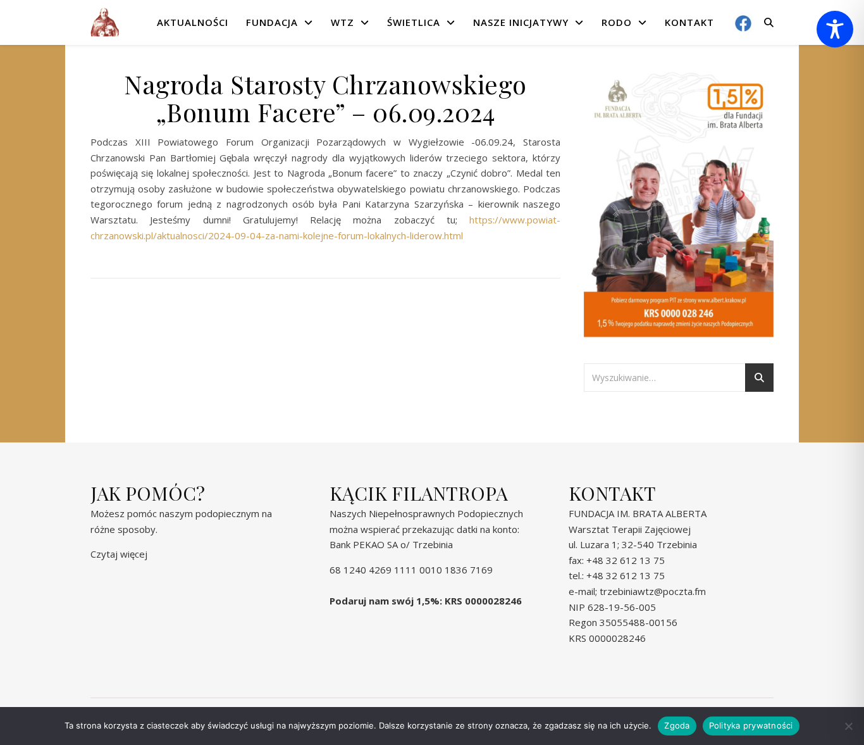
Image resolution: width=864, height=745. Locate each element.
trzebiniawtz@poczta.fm (653, 591)
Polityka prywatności (751, 725)
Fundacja (272, 22)
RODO (617, 22)
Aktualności (192, 22)
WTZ (342, 22)
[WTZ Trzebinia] (104, 22)
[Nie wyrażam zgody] (848, 726)
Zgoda (676, 725)
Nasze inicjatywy (521, 22)
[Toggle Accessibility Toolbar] (835, 29)
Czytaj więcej (118, 554)
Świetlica (413, 22)
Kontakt (689, 22)
